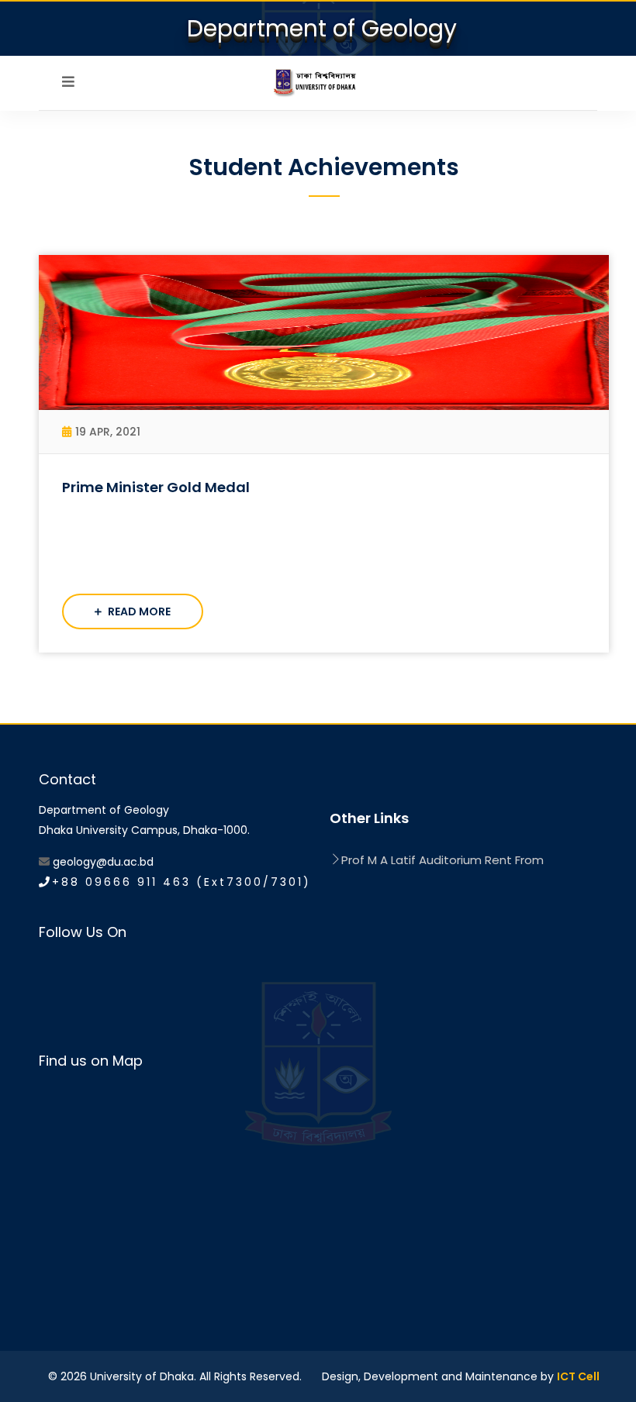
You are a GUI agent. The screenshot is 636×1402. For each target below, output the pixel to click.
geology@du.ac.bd (103, 862)
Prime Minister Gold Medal (156, 487)
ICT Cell (578, 1376)
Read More (138, 611)
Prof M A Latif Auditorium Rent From (442, 860)
